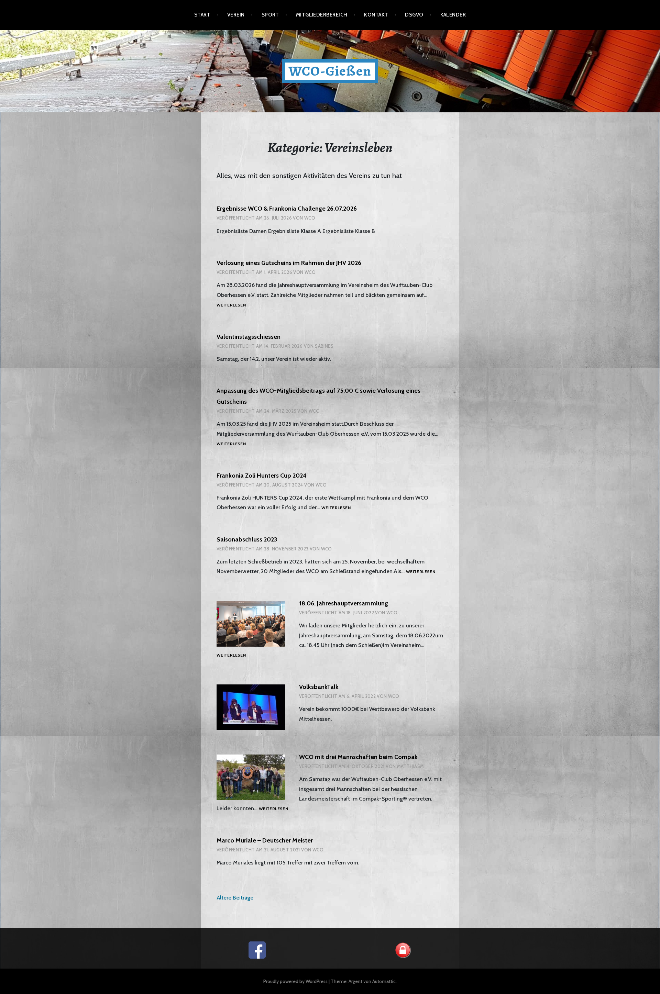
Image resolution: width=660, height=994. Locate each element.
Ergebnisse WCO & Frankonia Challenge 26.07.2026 (287, 208)
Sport (270, 15)
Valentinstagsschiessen (248, 336)
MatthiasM (410, 766)
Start (202, 15)
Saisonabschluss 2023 (247, 539)
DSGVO (414, 15)
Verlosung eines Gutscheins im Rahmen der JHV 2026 (289, 263)
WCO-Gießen (330, 71)
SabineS (324, 346)
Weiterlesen (231, 305)
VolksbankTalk (319, 687)
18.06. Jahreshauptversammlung (343, 603)
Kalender (453, 15)
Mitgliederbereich (322, 15)
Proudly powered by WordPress (295, 981)
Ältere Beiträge (235, 897)
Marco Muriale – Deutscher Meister (265, 840)
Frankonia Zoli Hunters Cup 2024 (262, 475)
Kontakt (376, 15)
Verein (236, 15)
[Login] (402, 949)
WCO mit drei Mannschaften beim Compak (358, 757)
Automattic (384, 981)
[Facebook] (257, 949)
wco (309, 218)
